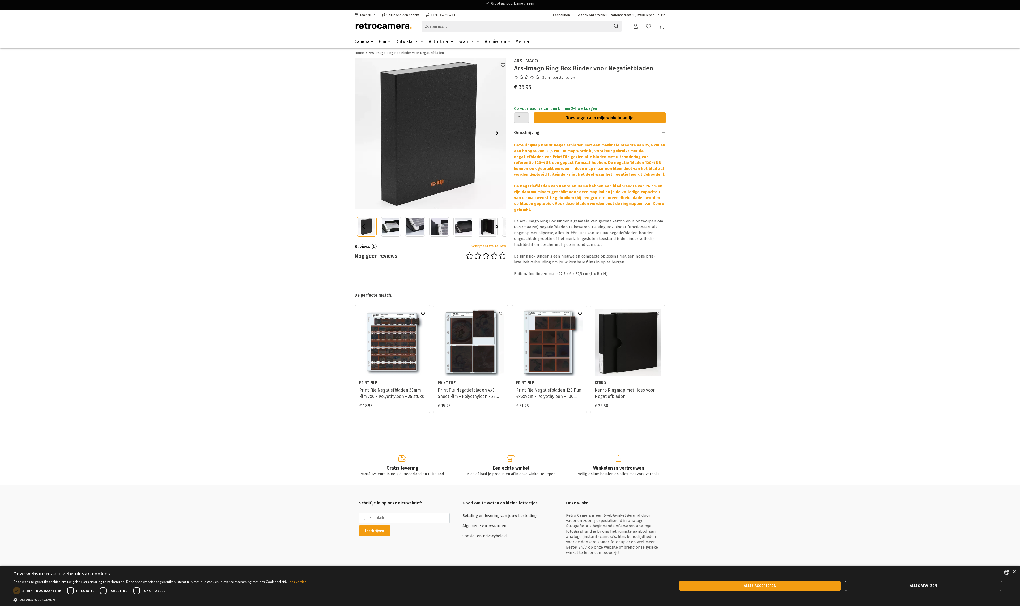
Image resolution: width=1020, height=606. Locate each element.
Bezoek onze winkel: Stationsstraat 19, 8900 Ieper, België (620, 15)
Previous (363, 226)
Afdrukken (439, 41)
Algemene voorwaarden (484, 525)
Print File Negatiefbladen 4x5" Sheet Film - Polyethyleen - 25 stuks (467, 394)
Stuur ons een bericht (402, 15)
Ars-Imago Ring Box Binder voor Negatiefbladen (406, 53)
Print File (368, 383)
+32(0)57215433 (443, 15)
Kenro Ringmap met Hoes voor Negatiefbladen (625, 393)
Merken (522, 41)
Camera (363, 41)
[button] (159, 599)
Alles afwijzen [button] (923, 585)
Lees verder (297, 581)
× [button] (1014, 572)
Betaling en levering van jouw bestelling (499, 515)
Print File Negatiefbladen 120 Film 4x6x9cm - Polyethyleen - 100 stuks (548, 394)
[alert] (510, 586)
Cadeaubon (561, 15)
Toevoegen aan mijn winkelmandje (600, 117)
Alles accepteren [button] (760, 585)
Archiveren (496, 41)
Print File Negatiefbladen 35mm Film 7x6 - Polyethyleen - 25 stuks (391, 393)
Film (383, 41)
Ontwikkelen (408, 41)
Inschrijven (374, 531)
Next (497, 133)
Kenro (600, 383)
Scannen (467, 41)
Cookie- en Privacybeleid (484, 535)
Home (359, 53)
